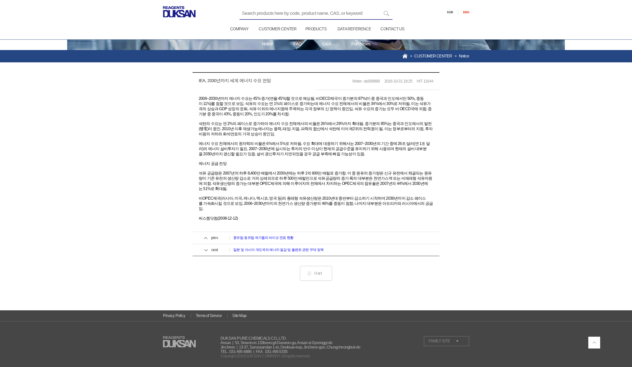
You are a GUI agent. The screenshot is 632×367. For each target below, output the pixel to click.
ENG (466, 12)
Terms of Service (209, 316)
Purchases (360, 43)
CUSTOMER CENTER (277, 29)
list (318, 273)
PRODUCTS (316, 29)
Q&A (326, 43)
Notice (267, 43)
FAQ (297, 43)
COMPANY (239, 29)
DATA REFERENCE (354, 29)
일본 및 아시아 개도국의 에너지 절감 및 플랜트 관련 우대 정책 (278, 250)
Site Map (239, 316)
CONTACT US (392, 29)
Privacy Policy (174, 316)
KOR (450, 12)
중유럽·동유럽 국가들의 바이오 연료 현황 (263, 238)
